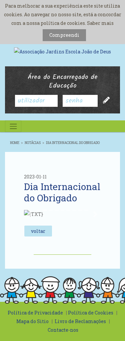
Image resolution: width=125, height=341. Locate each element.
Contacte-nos (63, 330)
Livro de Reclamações (80, 321)
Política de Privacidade (35, 312)
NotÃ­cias (33, 143)
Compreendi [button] (64, 35)
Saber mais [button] (100, 23)
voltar (38, 231)
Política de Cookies (90, 312)
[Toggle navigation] (13, 126)
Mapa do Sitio (32, 321)
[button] (30, 214)
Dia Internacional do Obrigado (73, 143)
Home (14, 143)
